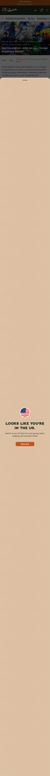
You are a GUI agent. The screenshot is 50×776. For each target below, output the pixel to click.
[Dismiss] (25, 80)
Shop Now (25, 444)
